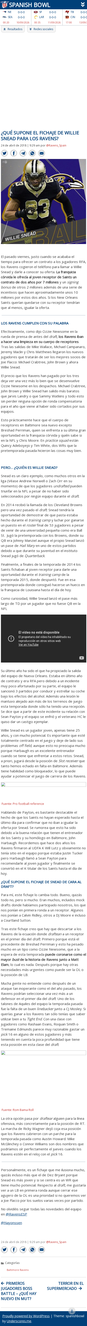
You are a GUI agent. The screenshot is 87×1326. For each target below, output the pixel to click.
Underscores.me (19, 1321)
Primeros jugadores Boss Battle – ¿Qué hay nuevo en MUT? (18, 1291)
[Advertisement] (43, 78)
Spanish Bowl (28, 5)
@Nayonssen (11, 1222)
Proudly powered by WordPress (26, 1316)
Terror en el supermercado (65, 1286)
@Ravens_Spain (56, 145)
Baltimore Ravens (18, 1270)
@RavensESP (16, 1214)
